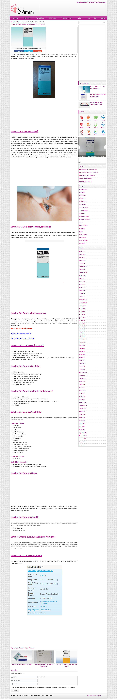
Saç (89, 18)
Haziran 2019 (82, 408)
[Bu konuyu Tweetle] (28, 51)
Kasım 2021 (82, 327)
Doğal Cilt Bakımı (83, 207)
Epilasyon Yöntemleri (84, 219)
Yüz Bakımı (82, 243)
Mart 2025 (82, 257)
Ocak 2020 (82, 393)
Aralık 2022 (82, 287)
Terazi (95, 127)
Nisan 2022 (82, 312)
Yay (82, 134)
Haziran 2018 (82, 439)
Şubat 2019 (82, 414)
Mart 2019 (82, 411)
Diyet (95, 18)
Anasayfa (13, 21)
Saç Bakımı (82, 228)
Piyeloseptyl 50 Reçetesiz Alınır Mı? (22, 664)
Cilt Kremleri (52, 18)
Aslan (81, 127)
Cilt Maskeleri (82, 201)
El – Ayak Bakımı (83, 210)
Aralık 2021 (82, 324)
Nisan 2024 (82, 269)
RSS (43, 695)
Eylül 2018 (81, 430)
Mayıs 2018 (82, 442)
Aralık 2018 (82, 420)
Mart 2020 (82, 387)
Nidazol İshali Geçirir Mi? (85, 178)
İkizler (95, 120)
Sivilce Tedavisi (83, 234)
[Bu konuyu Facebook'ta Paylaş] (19, 51)
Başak (88, 127)
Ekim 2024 (82, 263)
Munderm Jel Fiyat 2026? (85, 181)
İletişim (91, 2)
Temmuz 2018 (83, 436)
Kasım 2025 (82, 254)
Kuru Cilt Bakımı (83, 225)
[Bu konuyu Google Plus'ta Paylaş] (37, 51)
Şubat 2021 (82, 354)
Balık (103, 134)
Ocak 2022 (82, 321)
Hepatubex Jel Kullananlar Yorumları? (88, 172)
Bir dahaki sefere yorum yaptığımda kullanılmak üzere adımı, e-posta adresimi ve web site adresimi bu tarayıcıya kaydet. (44, 687)
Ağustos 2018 (82, 433)
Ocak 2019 (82, 417)
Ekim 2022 (82, 293)
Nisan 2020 (82, 384)
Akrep (102, 127)
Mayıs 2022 (82, 308)
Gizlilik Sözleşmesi (82, 2)
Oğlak (88, 134)
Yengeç (103, 120)
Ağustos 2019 (82, 402)
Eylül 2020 (82, 369)
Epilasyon (80, 18)
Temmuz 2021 (83, 339)
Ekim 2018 (82, 426)
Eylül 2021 (81, 333)
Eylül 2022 (82, 296)
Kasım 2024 (82, 260)
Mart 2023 (82, 281)
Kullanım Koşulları (101, 2)
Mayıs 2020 (82, 381)
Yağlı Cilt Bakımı (83, 240)
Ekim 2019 (82, 399)
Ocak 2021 (82, 357)
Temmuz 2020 (83, 375)
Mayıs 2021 (82, 345)
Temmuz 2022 (83, 302)
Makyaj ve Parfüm (67, 18)
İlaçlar (18, 21)
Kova (95, 134)
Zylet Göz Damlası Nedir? (21, 334)
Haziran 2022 (82, 305)
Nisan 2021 (82, 348)
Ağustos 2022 (83, 299)
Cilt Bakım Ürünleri (84, 189)
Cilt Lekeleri (82, 198)
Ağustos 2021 (82, 336)
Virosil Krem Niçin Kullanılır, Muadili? (92, 156)
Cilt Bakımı (15, 18)
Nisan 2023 (82, 278)
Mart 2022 (82, 315)
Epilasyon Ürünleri (84, 216)
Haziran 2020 (82, 378)
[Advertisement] (72, 8)
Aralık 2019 (82, 396)
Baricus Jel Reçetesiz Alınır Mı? (87, 175)
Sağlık (103, 18)
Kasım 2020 (82, 363)
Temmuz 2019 (83, 405)
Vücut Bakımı (40, 18)
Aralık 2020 (82, 360)
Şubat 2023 (82, 284)
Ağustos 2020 (83, 372)
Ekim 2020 (82, 366)
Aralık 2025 (82, 251)
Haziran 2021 (82, 342)
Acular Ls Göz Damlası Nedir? (22, 339)
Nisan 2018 (82, 445)
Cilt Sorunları (27, 18)
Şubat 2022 (82, 318)
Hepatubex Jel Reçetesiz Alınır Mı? (88, 169)
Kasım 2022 (82, 290)
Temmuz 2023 (83, 272)
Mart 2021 (82, 351)
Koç (82, 120)
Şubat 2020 (82, 390)
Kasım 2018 (82, 423)
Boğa (88, 120)
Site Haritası (49, 695)
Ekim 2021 (81, 330)
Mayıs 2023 (82, 275)
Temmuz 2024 (83, 266)
